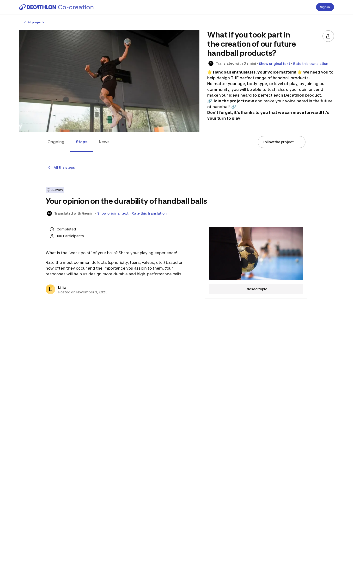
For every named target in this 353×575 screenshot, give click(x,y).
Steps (81, 141)
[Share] (328, 36)
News (104, 141)
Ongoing (56, 141)
